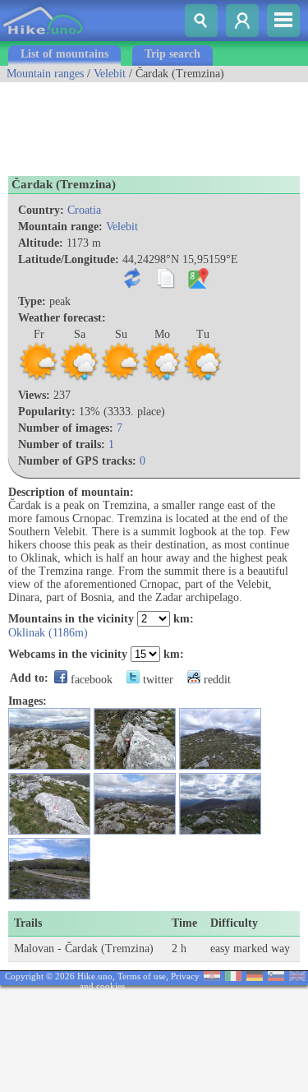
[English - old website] (297, 977)
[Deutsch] (254, 977)
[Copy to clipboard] (168, 285)
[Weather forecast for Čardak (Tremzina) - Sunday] (120, 378)
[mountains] (44, 37)
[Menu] (283, 20)
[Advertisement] (131, 123)
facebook (90, 679)
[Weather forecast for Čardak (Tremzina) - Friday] (38, 378)
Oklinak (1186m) (48, 633)
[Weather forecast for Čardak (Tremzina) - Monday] (161, 378)
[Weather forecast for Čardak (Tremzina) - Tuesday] (202, 378)
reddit (215, 679)
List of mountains (64, 54)
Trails (28, 923)
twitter (156, 679)
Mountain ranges (45, 73)
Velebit (110, 73)
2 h (179, 948)
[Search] (201, 20)
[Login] (242, 20)
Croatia (84, 210)
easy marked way (250, 948)
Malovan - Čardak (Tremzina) (84, 948)
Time (184, 923)
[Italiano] (233, 977)
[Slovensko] (276, 977)
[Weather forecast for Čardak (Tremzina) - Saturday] (79, 378)
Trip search (172, 54)
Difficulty (234, 923)
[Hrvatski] (212, 977)
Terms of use (141, 976)
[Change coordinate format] (135, 285)
